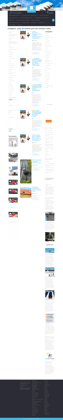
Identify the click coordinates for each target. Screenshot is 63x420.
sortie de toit (34, 403)
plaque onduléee (11, 69)
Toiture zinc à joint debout (48, 221)
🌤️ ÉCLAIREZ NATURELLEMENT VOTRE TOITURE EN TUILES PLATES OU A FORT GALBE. (37, 62)
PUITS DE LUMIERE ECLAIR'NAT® (49, 163)
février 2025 (46, 391)
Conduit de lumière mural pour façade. (26, 17)
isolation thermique (11, 63)
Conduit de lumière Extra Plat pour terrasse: (42, 17)
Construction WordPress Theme (29, 418)
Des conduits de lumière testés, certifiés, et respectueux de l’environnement (49, 324)
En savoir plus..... (35, 53)
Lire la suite (46, 230)
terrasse (10, 82)
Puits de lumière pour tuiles (12, 75)
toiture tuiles (10, 93)
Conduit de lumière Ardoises (44, 15)
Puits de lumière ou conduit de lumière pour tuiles (30, 15)
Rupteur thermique (11, 77)
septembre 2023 (46, 405)
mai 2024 (45, 400)
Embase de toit (11, 56)
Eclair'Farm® (47, 151)
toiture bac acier (11, 86)
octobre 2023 (46, 404)
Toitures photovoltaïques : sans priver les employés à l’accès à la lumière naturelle (13, 35)
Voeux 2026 (10, 39)
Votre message (11, 117)
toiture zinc (10, 95)
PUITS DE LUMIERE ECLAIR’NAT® (14, 15)
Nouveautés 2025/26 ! (25, 22)
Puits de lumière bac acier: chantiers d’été (36, 161)
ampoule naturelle (11, 47)
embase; (10, 60)
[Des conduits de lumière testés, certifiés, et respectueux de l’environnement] (49, 317)
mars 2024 (46, 401)
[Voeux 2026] (49, 236)
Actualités (10, 45)
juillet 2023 (46, 406)
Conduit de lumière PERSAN (49, 128)
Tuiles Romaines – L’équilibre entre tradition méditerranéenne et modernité (37, 35)
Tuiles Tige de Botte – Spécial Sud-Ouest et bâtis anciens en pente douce (37, 137)
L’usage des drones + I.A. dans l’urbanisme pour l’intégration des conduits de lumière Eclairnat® (13, 42)
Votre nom (10, 100)
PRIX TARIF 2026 (41, 22)
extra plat (33, 391)
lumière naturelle (11, 67)
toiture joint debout (47, 77)
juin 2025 (45, 387)
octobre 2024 (46, 396)
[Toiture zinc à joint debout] (49, 216)
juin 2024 (45, 399)
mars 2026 (46, 381)
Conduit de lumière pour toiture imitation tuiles (36, 189)
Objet (9, 112)
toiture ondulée (11, 91)
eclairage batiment (35, 385)
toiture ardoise (11, 84)
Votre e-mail (11, 105)
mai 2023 (45, 409)
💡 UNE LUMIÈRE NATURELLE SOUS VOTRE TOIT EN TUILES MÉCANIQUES (37, 87)
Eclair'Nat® (31, 10)
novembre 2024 (46, 395)
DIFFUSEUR (10, 51)
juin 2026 (45, 380)
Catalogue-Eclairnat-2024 (48, 118)
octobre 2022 (46, 414)
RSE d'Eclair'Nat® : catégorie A (49, 167)
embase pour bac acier (12, 58)
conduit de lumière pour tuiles (13, 49)
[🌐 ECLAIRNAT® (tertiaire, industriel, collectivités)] (49, 271)
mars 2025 (46, 390)
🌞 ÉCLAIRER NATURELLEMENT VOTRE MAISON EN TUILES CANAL (37, 113)
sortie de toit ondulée (48, 68)
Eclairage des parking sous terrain (14, 22)
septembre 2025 (46, 385)
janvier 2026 (46, 382)
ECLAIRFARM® (10, 54)
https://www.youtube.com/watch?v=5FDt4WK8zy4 (13, 207)
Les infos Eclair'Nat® (11, 65)
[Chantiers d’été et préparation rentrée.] (49, 294)
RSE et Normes (33, 22)
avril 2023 (45, 410)
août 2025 (45, 386)
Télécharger (48, 121)
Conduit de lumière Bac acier (13, 17)
